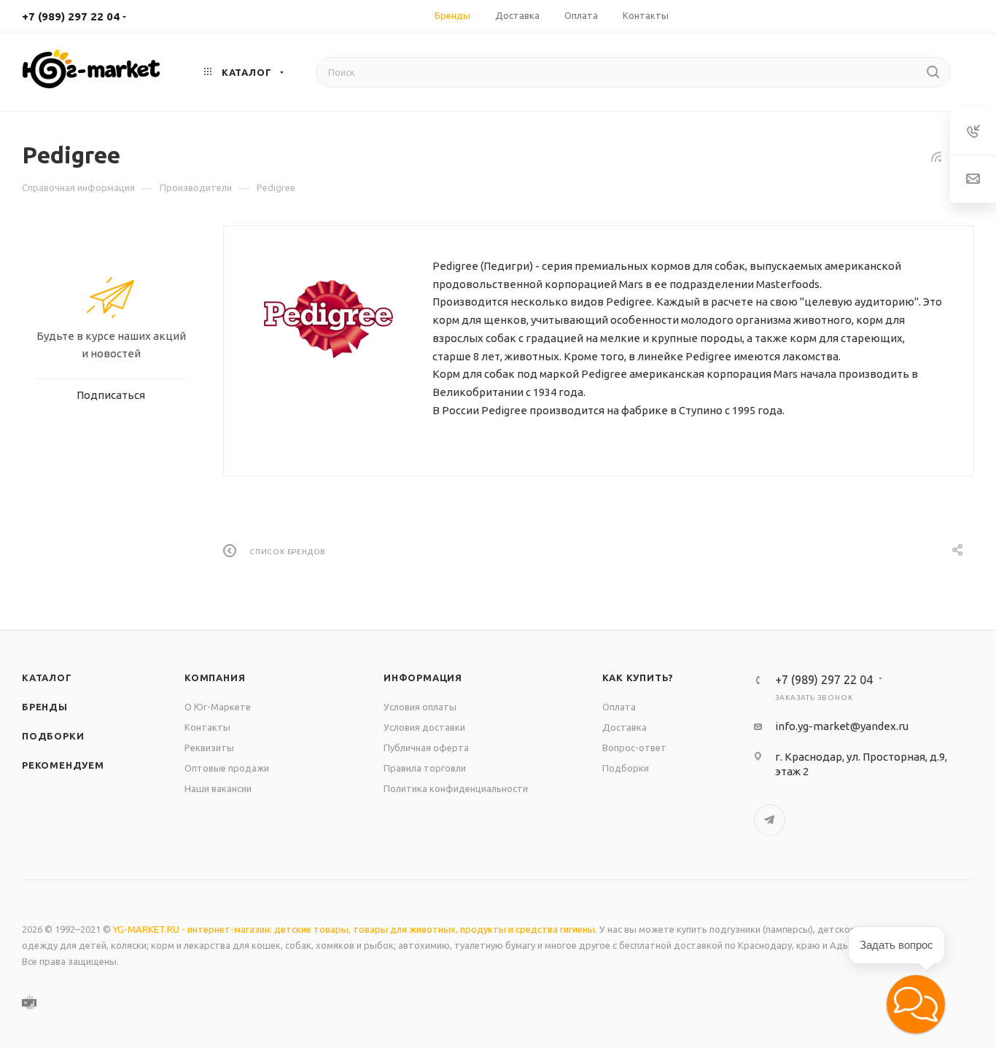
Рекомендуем (63, 765)
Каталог (47, 677)
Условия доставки (424, 727)
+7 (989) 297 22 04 (71, 16)
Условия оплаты (420, 707)
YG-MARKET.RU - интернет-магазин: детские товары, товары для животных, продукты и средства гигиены (354, 929)
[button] (916, 1004)
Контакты (207, 727)
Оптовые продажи (226, 768)
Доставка (624, 727)
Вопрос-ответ (634, 747)
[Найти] (933, 72)
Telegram (769, 820)
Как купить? (638, 677)
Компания (214, 677)
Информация (423, 677)
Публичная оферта (426, 747)
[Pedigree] (328, 315)
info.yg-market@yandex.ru (842, 726)
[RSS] (936, 156)
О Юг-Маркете (217, 707)
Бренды (45, 707)
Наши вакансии (218, 788)
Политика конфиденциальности (456, 788)
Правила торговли (425, 768)
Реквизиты (209, 747)
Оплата (619, 707)
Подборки (53, 736)
